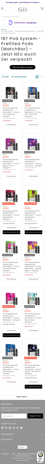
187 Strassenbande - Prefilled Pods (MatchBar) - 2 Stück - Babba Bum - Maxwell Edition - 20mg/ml (33, 266)
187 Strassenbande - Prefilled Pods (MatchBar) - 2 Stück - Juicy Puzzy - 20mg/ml (33, 162)
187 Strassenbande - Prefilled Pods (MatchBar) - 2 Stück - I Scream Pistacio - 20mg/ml (11, 266)
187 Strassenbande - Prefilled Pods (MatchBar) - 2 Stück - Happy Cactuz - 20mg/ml (11, 163)
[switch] (40, 461)
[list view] (41, 76)
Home (3, 29)
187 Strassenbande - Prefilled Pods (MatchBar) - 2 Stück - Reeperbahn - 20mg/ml (11, 215)
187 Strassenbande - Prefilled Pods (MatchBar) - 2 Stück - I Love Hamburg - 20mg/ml (11, 112)
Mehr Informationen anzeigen (22, 67)
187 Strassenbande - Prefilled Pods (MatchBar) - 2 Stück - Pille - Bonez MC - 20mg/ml (33, 112)
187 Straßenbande (9, 118)
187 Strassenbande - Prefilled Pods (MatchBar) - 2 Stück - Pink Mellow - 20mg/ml (11, 317)
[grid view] (37, 76)
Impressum (5, 454)
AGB (13, 454)
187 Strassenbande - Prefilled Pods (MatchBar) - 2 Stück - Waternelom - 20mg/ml (33, 215)
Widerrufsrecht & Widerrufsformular (29, 454)
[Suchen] (41, 16)
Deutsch (21, 447)
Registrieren (35, 416)
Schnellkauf (11, 125)
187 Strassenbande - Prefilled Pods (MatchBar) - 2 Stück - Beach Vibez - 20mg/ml (33, 318)
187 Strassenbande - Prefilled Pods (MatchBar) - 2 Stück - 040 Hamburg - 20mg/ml (11, 369)
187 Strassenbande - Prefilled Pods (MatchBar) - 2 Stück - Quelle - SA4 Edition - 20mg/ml (33, 369)
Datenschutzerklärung (22, 456)
